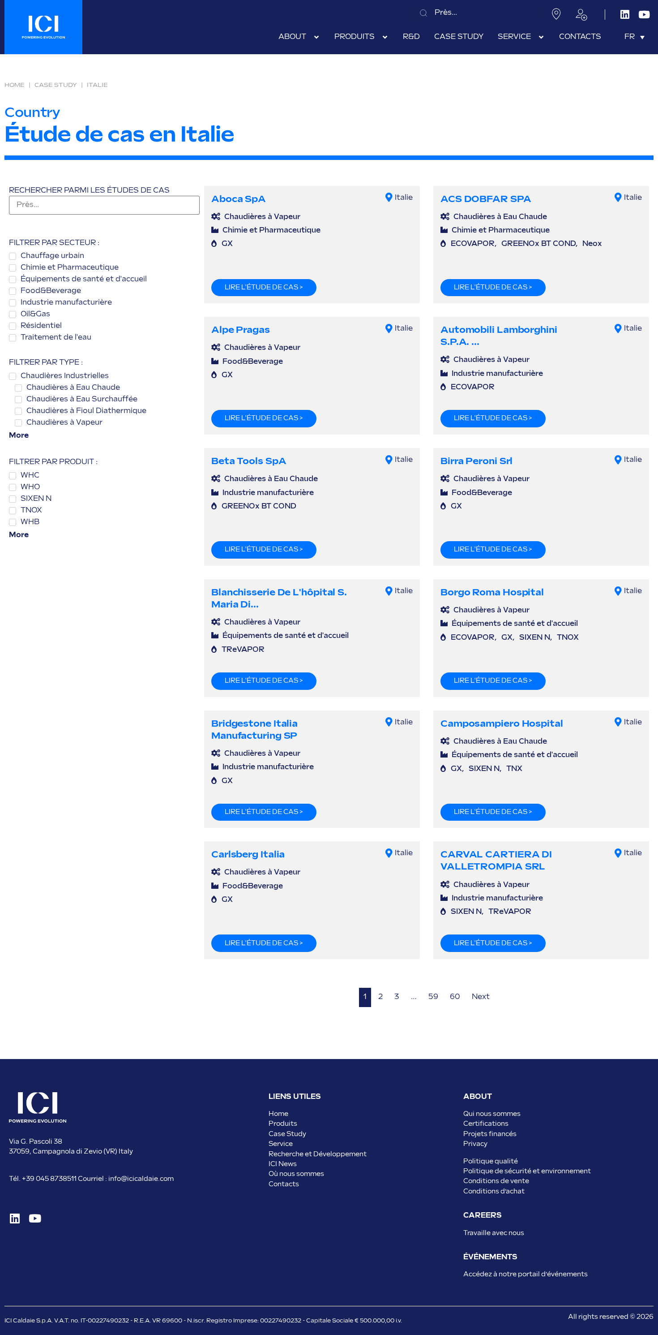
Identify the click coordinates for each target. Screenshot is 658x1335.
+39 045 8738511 (49, 1179)
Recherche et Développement (318, 1154)
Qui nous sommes (492, 1114)
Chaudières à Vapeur (262, 217)
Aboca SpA (238, 199)
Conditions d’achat (494, 1191)
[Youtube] (644, 14)
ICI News (283, 1164)
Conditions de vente (496, 1181)
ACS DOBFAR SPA (485, 199)
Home (14, 85)
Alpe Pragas (240, 330)
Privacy (475, 1144)
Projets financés (490, 1134)
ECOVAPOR (473, 244)
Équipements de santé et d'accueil (285, 636)
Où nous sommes (296, 1174)
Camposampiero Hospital (501, 723)
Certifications (485, 1124)
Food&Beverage (252, 361)
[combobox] (476, 12)
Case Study (55, 85)
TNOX (568, 637)
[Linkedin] (625, 14)
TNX (514, 769)
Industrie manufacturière (497, 374)
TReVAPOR (243, 650)
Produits (283, 1124)
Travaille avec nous (493, 1233)
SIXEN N (534, 637)
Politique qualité (490, 1161)
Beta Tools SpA (248, 461)
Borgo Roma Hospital (492, 592)
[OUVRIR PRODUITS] (385, 37)
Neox (592, 244)
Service (281, 1144)
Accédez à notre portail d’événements (525, 1274)
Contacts (284, 1184)
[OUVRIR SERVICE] (541, 37)
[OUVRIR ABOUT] (316, 37)
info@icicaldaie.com (141, 1179)
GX (227, 244)
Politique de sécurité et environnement (527, 1171)
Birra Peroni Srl (476, 461)
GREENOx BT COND (538, 244)
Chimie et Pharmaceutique (271, 230)
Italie (404, 198)
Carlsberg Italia (248, 854)
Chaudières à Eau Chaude (500, 217)
